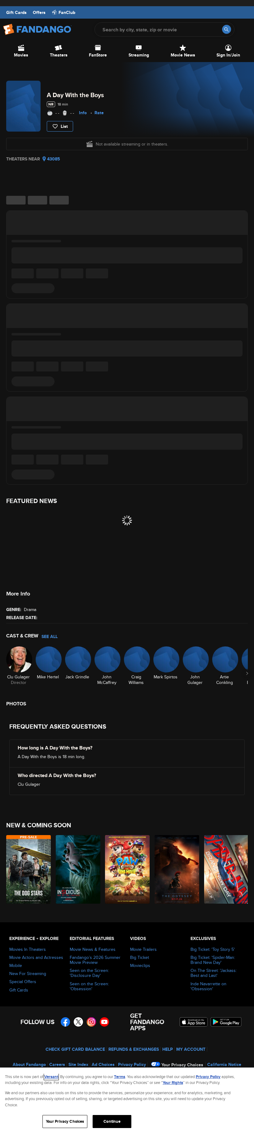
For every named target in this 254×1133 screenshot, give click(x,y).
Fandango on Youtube (104, 1022)
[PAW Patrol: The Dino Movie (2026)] (126, 869)
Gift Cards (16, 12)
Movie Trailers (143, 949)
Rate (99, 112)
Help (167, 1049)
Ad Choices (103, 1064)
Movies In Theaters (27, 949)
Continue (111, 1121)
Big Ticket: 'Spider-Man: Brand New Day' (212, 959)
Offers (39, 12)
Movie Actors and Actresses (36, 957)
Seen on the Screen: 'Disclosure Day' (89, 972)
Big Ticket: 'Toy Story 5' (212, 949)
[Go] (226, 29)
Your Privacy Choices (182, 1065)
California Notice (224, 1064)
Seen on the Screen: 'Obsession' (89, 986)
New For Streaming (27, 973)
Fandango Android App (226, 1022)
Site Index (78, 1064)
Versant (51, 1077)
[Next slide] (247, 673)
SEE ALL (50, 636)
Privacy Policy (132, 1064)
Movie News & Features (93, 949)
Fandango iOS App (194, 1022)
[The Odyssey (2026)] (176, 869)
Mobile (15, 965)
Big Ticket (139, 957)
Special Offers (22, 981)
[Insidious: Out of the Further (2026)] (77, 869)
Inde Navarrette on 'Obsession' (208, 986)
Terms (119, 1077)
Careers (57, 1064)
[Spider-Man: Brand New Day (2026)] (225, 869)
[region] (127, 1100)
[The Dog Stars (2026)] (27, 869)
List (64, 126)
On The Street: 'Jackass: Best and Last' (213, 972)
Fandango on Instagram (91, 1022)
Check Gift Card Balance (75, 1049)
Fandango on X (78, 1022)
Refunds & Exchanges (133, 1049)
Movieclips (140, 965)
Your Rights (173, 1083)
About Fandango (29, 1064)
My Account (190, 1049)
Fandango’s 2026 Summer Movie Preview (95, 959)
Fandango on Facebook (65, 1022)
